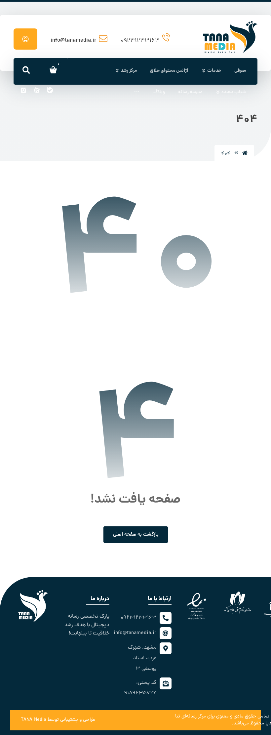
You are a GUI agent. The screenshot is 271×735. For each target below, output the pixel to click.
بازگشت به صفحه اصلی (135, 534)
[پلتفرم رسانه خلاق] (230, 27)
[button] (137, 92)
